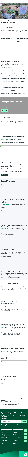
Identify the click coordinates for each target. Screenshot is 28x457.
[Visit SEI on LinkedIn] (25, 437)
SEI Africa (15, 432)
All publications (5, 174)
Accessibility (3, 442)
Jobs (2, 432)
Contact (2, 443)
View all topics (4, 110)
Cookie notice (4, 440)
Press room (3, 434)
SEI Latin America (16, 437)
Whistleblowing (4, 437)
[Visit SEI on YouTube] (25, 441)
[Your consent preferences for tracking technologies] (25, 454)
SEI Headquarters (16, 435)
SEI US (14, 442)
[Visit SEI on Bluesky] (25, 430)
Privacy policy (4, 438)
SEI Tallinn (15, 440)
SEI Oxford (15, 438)
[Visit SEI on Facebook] (25, 434)
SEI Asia (14, 434)
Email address (4, 418)
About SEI (3, 435)
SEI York (14, 443)
